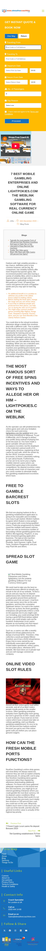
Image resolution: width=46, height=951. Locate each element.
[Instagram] (15, 930)
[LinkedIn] (20, 930)
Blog (4, 858)
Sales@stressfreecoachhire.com (21, 917)
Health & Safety (8, 886)
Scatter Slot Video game (19, 250)
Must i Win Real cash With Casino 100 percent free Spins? (22, 253)
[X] (4, 930)
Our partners (7, 880)
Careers (5, 876)
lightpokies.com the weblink (17, 433)
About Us (6, 878)
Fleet (4, 854)
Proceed (16, 121)
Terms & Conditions (10, 884)
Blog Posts (24, 224)
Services (5, 860)
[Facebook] (10, 930)
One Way (11, 36)
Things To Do (7, 863)
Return (24, 36)
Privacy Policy (8, 882)
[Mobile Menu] (43, 11)
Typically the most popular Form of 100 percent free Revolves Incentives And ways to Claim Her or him (24, 242)
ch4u (12, 221)
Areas (4, 856)
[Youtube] (26, 930)
